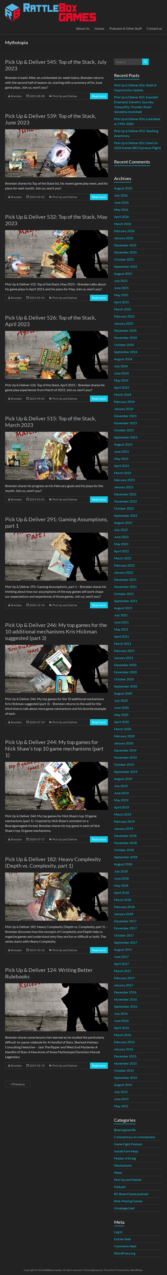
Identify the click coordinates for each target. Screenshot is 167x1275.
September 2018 (125, 857)
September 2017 (125, 942)
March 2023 (122, 473)
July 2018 (121, 871)
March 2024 (122, 394)
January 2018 (123, 914)
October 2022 (124, 508)
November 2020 (125, 672)
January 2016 (123, 1049)
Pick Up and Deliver (64, 96)
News (118, 1172)
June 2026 (121, 202)
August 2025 (123, 273)
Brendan (16, 96)
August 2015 (123, 1085)
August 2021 (123, 608)
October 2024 (124, 345)
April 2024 (121, 387)
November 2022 (125, 501)
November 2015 (125, 1063)
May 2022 (121, 544)
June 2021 (121, 622)
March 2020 (122, 729)
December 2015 (125, 1056)
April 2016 (121, 1028)
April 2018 (121, 892)
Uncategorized (124, 1208)
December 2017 (125, 921)
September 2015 (125, 1077)
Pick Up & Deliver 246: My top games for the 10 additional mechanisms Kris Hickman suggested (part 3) (56, 631)
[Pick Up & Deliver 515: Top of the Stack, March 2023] (56, 434)
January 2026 (123, 238)
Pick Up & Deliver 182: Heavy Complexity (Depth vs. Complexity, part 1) (53, 862)
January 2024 (123, 409)
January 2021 (123, 658)
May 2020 (121, 715)
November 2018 (125, 843)
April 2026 (121, 217)
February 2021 (124, 651)
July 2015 (121, 1092)
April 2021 (121, 636)
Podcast (119, 1187)
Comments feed (125, 1246)
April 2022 (121, 551)
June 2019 (121, 793)
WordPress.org (124, 1253)
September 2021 (125, 601)
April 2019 (121, 807)
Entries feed (122, 1239)
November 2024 (125, 337)
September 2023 (125, 437)
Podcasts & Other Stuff (125, 28)
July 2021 (121, 615)
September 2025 (125, 266)
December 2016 (125, 992)
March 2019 (122, 814)
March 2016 (122, 1035)
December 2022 (125, 494)
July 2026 (121, 195)
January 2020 (123, 743)
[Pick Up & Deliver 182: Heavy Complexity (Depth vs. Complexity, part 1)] (56, 874)
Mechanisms (123, 1165)
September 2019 (125, 771)
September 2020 (125, 686)
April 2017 (121, 964)
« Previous (17, 1084)
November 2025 (125, 252)
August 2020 (123, 693)
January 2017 (123, 985)
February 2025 (124, 316)
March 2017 (122, 971)
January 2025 (123, 323)
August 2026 (123, 188)
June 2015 (121, 1099)
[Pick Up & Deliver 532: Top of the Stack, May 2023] (56, 232)
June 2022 (121, 537)
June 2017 (121, 956)
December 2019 (125, 750)
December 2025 (125, 245)
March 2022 (122, 558)
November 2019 (125, 757)
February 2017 (124, 978)
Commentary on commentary (134, 1137)
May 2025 (121, 295)
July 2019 (121, 786)
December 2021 (125, 579)
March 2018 (122, 900)
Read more (99, 96)
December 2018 (125, 836)
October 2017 (124, 935)
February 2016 (124, 1042)
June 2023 (121, 451)
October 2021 (124, 594)
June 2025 (121, 288)
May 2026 (121, 209)
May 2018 (121, 885)
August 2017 (123, 949)
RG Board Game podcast (131, 1194)
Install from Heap (126, 1151)
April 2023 (121, 466)
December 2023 (125, 416)
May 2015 (121, 1106)
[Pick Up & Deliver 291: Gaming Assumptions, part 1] (56, 534)
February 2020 (124, 736)
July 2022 (121, 530)
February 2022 (124, 565)
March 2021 (122, 643)
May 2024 (121, 380)
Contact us (154, 28)
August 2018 (123, 864)
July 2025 (121, 281)
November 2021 (125, 587)
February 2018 (124, 907)
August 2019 (123, 779)
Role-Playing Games (128, 1201)
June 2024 (121, 373)
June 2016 (121, 1021)
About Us (82, 28)
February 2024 (124, 402)
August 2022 (123, 522)
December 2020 (125, 665)
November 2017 (125, 928)
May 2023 (121, 458)
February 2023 (124, 480)
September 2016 (125, 1006)
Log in (118, 1232)
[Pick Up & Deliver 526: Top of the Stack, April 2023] (56, 333)
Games (99, 28)
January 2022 (123, 572)
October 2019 (124, 764)
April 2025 (121, 302)
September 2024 (125, 352)
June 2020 (121, 707)
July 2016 (121, 1013)
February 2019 (124, 821)
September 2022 (125, 515)
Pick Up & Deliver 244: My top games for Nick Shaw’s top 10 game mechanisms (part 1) (54, 748)
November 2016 (125, 999)
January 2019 (123, 828)
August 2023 (123, 444)
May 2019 (121, 800)
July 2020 (121, 700)
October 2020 (124, 679)
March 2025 (122, 309)
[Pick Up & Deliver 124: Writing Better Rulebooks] (56, 985)
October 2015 (124, 1070)
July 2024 (121, 366)
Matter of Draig (125, 1158)
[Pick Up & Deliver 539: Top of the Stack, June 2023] (56, 131)
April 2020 (121, 722)
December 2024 (125, 330)
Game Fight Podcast (128, 1144)
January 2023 (123, 487)
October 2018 (124, 850)
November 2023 (125, 423)
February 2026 (124, 231)
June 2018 (121, 878)
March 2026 (122, 224)
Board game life (125, 1130)
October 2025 (124, 259)
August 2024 (123, 359)
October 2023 (124, 430)
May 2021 (121, 629)
